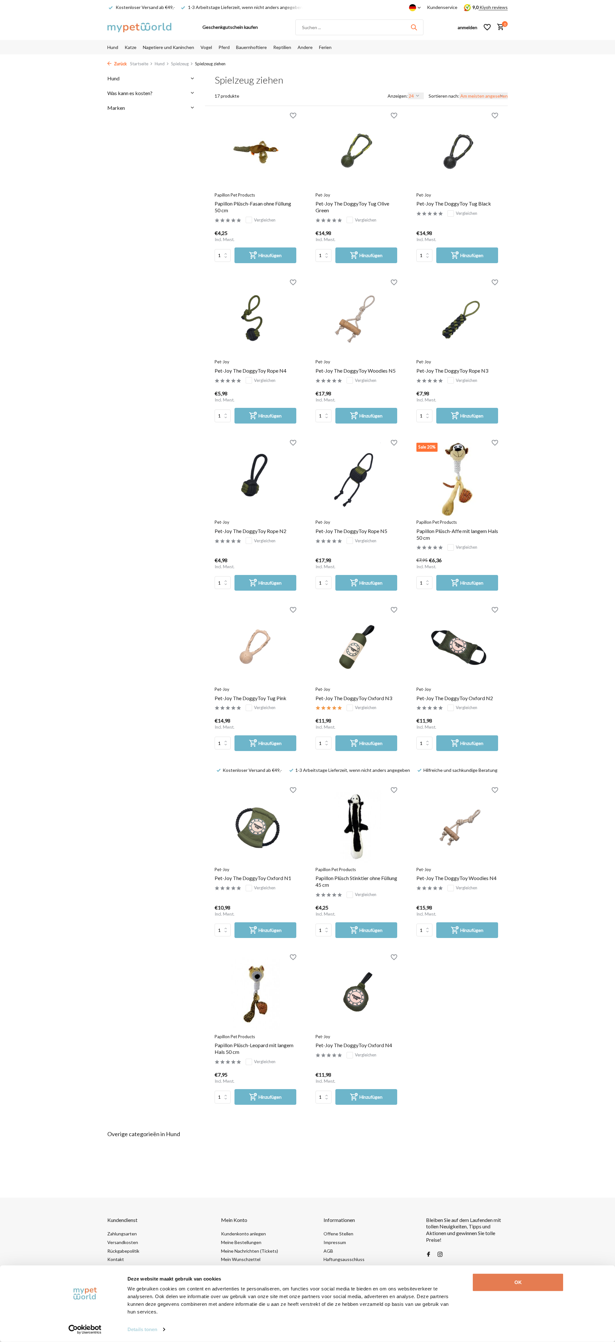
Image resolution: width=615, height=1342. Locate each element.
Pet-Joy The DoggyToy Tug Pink (250, 698)
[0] (499, 27)
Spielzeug (180, 63)
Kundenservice (442, 7)
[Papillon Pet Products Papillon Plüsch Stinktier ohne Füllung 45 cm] (356, 826)
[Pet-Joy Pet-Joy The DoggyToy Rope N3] (457, 318)
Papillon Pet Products (235, 195)
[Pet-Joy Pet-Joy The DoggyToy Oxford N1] (255, 826)
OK (518, 1282)
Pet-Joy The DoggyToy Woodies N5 (356, 371)
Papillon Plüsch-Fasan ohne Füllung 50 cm (253, 206)
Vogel (206, 47)
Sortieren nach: (444, 96)
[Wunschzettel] (487, 27)
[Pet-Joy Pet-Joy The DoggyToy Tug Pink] (255, 646)
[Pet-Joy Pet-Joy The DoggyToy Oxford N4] (356, 993)
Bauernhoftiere (251, 47)
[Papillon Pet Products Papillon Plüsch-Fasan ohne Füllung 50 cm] (255, 152)
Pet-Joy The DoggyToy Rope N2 (250, 531)
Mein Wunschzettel (240, 1259)
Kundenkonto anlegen (243, 1233)
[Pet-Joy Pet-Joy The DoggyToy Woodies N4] (457, 826)
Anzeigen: (398, 96)
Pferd (224, 47)
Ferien (325, 47)
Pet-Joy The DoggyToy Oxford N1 (253, 878)
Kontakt (115, 1259)
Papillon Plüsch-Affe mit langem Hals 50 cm (457, 534)
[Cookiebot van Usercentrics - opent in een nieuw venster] (85, 1329)
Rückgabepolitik (123, 1251)
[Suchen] (414, 27)
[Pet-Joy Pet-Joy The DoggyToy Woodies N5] (356, 318)
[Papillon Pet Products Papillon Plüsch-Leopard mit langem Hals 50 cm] (255, 993)
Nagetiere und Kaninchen (168, 47)
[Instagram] (440, 1254)
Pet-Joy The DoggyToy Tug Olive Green (352, 206)
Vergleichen (264, 219)
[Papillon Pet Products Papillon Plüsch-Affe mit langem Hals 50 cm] (457, 479)
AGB (328, 1251)
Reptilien (282, 47)
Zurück (120, 63)
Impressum (335, 1242)
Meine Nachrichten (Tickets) (249, 1251)
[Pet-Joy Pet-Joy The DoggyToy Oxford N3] (356, 646)
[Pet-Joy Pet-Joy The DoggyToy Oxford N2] (457, 646)
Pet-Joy (323, 195)
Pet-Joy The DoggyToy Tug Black (453, 203)
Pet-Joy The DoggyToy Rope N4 (250, 371)
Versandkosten (122, 1242)
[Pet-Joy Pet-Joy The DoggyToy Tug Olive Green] (356, 152)
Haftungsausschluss (344, 1259)
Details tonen (142, 1329)
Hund (112, 47)
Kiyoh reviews (493, 7)
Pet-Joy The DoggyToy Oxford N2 (454, 698)
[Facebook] (428, 1254)
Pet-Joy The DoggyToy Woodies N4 (456, 878)
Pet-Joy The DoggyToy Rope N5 (351, 531)
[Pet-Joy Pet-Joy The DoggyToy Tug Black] (457, 152)
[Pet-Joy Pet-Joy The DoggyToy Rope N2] (255, 479)
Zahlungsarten (122, 1233)
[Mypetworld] (139, 27)
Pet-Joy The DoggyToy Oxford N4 (354, 1045)
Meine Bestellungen (241, 1242)
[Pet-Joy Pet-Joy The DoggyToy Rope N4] (255, 318)
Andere (305, 47)
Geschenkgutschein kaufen (230, 27)
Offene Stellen (338, 1233)
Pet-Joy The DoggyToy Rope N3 (452, 371)
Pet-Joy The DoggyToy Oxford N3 (354, 698)
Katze (130, 47)
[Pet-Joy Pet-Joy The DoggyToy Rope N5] (356, 479)
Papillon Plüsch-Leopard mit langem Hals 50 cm (254, 1048)
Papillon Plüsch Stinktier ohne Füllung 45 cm (356, 881)
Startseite (139, 63)
